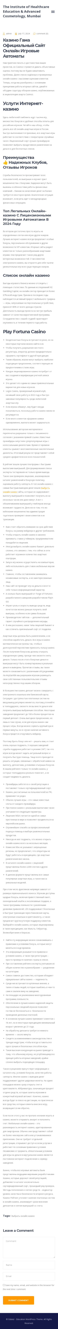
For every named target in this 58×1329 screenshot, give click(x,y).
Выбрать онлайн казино (23, 1216)
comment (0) (42, 33)
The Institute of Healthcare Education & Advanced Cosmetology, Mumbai (26, 11)
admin (9, 33)
